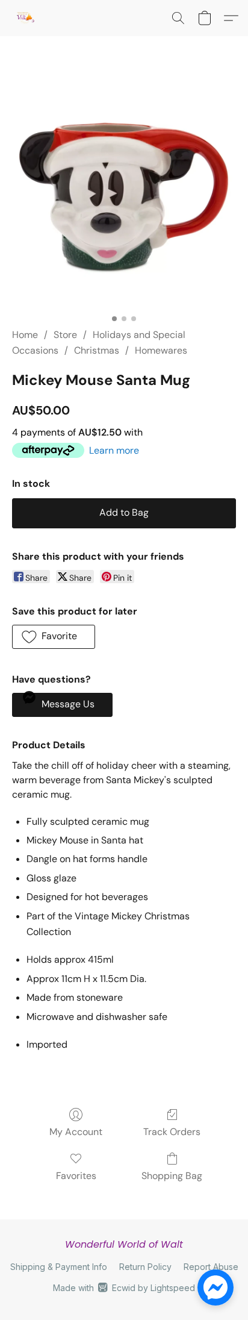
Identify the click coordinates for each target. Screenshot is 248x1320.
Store (65, 334)
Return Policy (145, 1267)
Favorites (76, 1175)
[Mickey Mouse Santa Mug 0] (124, 196)
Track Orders (171, 1131)
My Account (75, 1131)
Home (25, 334)
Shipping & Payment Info (58, 1267)
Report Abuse (211, 1267)
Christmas (96, 350)
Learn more (114, 450)
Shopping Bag (171, 1175)
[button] (26, 18)
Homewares (161, 350)
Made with (123, 1288)
